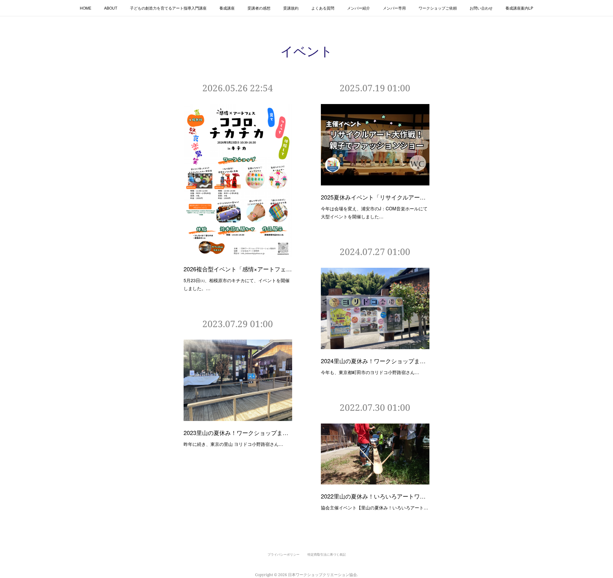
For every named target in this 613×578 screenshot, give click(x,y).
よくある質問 (322, 8)
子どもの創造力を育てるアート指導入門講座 (168, 8)
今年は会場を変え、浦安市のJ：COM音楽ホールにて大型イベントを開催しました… (374, 212)
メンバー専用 (394, 8)
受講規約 (291, 8)
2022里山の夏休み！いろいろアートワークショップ (375, 496)
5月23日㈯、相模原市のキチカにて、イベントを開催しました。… (237, 284)
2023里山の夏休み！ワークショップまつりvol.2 (238, 432)
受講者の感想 (258, 8)
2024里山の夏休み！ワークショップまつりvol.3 (375, 361)
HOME (85, 8)
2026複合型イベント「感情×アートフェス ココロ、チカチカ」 (238, 269)
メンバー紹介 (358, 8)
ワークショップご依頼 (438, 8)
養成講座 (227, 8)
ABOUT (110, 8)
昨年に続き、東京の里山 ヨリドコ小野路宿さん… (233, 444)
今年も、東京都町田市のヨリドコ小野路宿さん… (370, 372)
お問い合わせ (481, 8)
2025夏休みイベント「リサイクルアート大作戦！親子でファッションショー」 (375, 197)
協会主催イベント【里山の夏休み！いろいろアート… (374, 507)
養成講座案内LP (519, 8)
